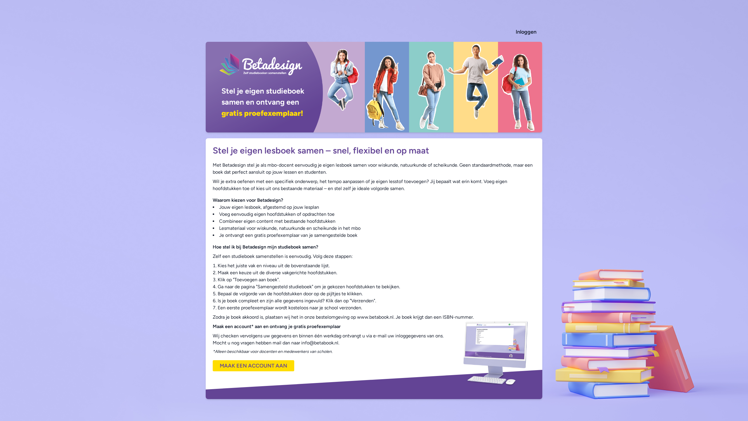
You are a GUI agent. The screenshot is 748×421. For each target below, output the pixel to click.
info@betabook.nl (319, 343)
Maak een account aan (253, 366)
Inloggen (526, 32)
